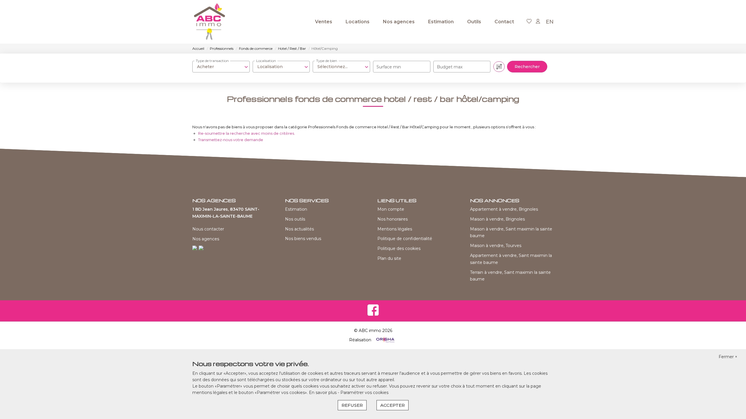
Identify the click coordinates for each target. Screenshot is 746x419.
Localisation (266, 60)
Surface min (388, 67)
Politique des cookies (398, 248)
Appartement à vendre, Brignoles (504, 209)
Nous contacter (208, 229)
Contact (504, 21)
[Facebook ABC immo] (373, 313)
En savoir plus (323, 392)
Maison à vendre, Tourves (495, 245)
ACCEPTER (392, 405)
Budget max (449, 67)
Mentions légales (394, 229)
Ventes (323, 21)
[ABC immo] (209, 22)
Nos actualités (299, 229)
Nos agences (399, 21)
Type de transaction (212, 60)
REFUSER (352, 405)
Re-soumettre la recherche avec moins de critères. (246, 133)
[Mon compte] (538, 22)
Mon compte (390, 209)
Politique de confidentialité (404, 238)
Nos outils (295, 219)
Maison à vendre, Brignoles (497, 219)
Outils (474, 21)
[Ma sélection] (529, 22)
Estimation (441, 21)
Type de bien (326, 60)
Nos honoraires (392, 219)
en (550, 22)
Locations (358, 21)
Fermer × (728, 356)
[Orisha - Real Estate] (384, 339)
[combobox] (221, 66)
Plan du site (389, 258)
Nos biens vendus (303, 238)
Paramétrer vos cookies (364, 392)
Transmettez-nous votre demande (230, 139)
